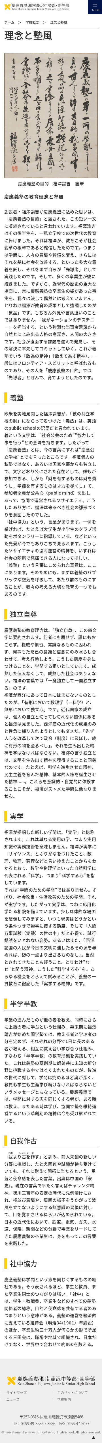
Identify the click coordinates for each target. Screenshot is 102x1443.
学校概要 (32, 22)
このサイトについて (72, 1392)
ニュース (13, 1399)
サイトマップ (16, 1392)
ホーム (9, 22)
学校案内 (64, 1399)
